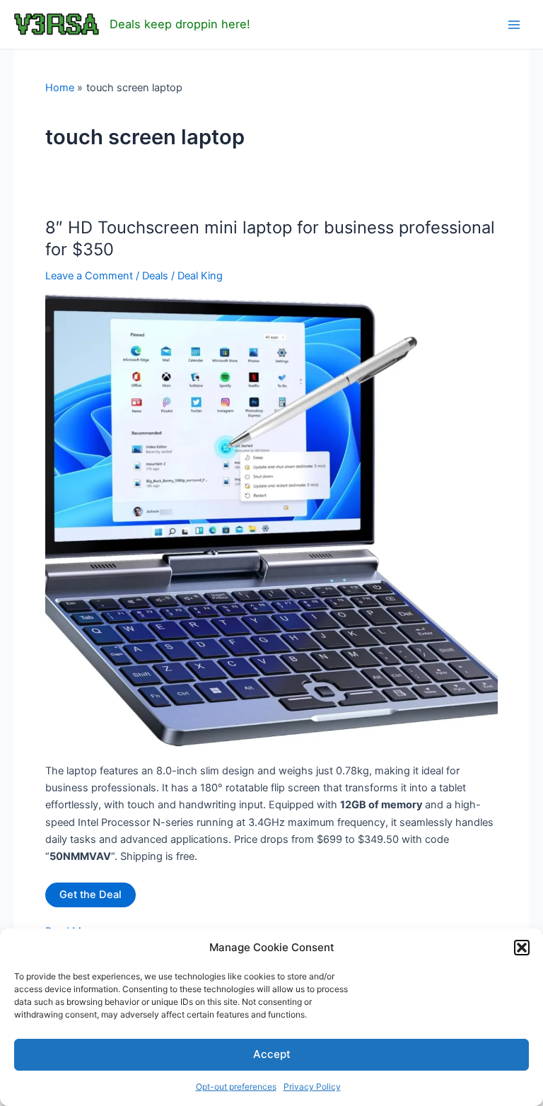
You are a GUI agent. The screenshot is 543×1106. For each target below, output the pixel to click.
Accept (272, 1054)
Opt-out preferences (236, 1086)
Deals (155, 275)
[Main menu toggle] (514, 25)
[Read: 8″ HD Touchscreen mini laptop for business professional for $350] (271, 519)
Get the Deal (90, 894)
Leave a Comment (89, 275)
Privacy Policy (312, 1086)
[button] (522, 948)
